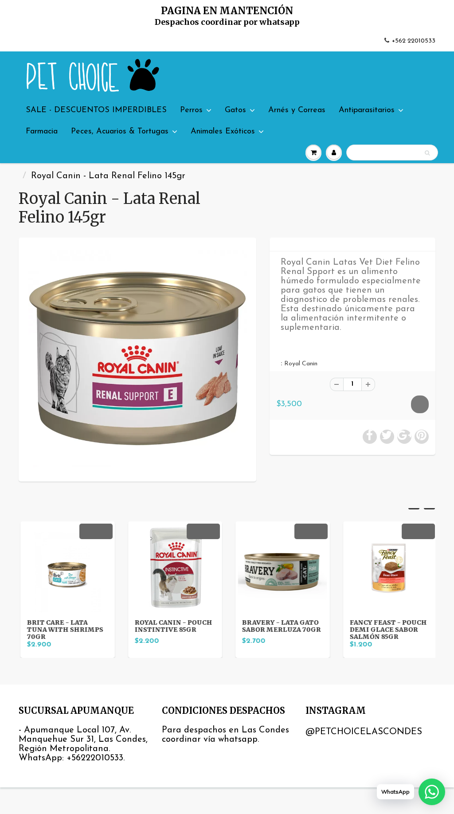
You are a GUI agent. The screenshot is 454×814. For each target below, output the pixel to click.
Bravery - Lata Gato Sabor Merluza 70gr (279, 626)
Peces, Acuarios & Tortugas (119, 132)
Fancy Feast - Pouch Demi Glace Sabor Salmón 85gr (386, 629)
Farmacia (42, 132)
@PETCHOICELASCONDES (363, 732)
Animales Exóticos (223, 132)
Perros (191, 110)
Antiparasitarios (367, 110)
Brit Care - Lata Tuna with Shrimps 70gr (63, 629)
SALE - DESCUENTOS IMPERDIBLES (96, 110)
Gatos (235, 110)
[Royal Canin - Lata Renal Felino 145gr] (137, 359)
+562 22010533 (413, 41)
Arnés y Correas (296, 110)
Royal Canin (300, 363)
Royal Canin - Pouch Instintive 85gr (172, 626)
